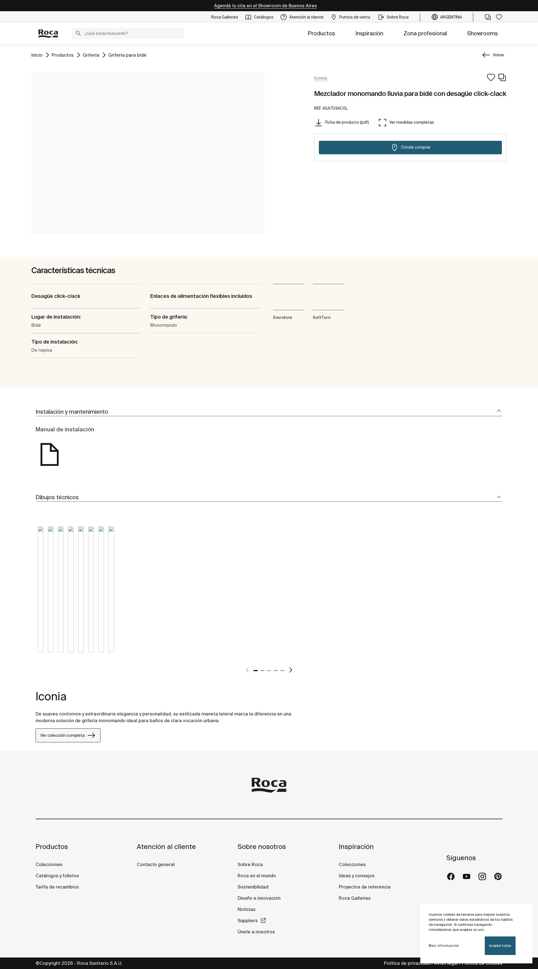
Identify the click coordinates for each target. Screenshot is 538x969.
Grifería (91, 54)
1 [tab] (255, 670)
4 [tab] (275, 670)
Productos (321, 33)
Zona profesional (425, 33)
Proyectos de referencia (365, 886)
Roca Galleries (355, 898)
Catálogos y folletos (57, 875)
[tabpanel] (41, 593)
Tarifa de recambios (57, 886)
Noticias (247, 909)
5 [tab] (282, 670)
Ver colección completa (62, 735)
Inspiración (369, 33)
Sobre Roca (250, 864)
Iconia (51, 696)
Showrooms (482, 33)
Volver (498, 55)
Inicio (37, 54)
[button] (78, 34)
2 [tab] (262, 670)
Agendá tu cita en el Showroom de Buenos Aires (265, 5)
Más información (444, 945)
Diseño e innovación (259, 898)
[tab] (269, 412)
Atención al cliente (166, 846)
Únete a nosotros (256, 931)
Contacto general (156, 864)
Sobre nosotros (262, 846)
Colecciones (49, 864)
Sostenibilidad (253, 886)
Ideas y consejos (357, 875)
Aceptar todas (500, 945)
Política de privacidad (407, 963)
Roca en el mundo (257, 875)
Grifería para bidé (127, 54)
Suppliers (248, 920)
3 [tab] (269, 670)
